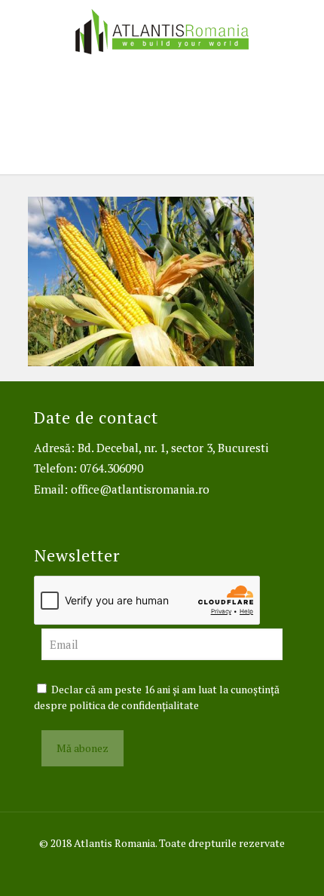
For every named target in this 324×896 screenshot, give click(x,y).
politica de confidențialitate (134, 705)
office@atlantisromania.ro (140, 489)
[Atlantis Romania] (162, 30)
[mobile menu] (303, 30)
